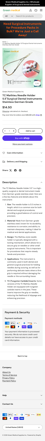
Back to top (22, 356)
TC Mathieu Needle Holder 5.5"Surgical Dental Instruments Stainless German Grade (22, 44)
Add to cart (30, 131)
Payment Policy (9, 381)
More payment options (23, 144)
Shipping (5, 111)
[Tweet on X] (10, 170)
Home (4, 41)
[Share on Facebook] (15, 170)
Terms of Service (9, 375)
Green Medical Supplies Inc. (13, 91)
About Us (6, 372)
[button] (36, 10)
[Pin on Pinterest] (20, 170)
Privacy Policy (8, 378)
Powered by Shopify (34, 435)
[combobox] (22, 16)
